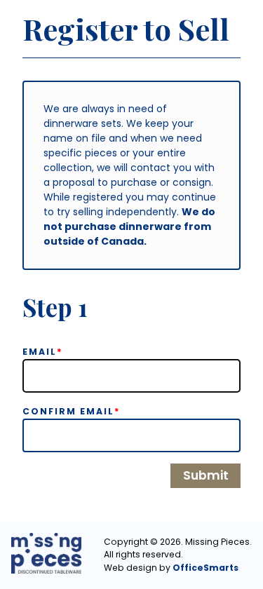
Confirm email (71, 411)
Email (42, 352)
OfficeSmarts (205, 568)
